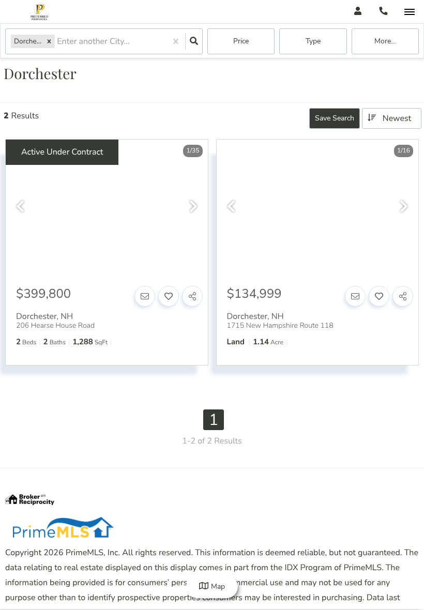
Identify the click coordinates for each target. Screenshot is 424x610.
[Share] (192, 296)
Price (241, 41)
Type (313, 41)
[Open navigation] (409, 12)
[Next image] (193, 207)
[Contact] (144, 296)
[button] (49, 41)
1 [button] (213, 420)
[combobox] (58, 42)
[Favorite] (168, 296)
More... (385, 41)
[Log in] (357, 11)
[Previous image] (20, 207)
